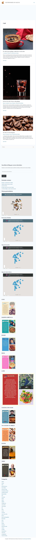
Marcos (3, 515)
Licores (11, 103)
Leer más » (4, 60)
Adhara (3, 481)
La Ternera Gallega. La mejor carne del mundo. (9, 188)
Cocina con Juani (4, 489)
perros (3, 521)
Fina (2, 495)
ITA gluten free (4, 503)
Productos (9, 53)
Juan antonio (4, 504)
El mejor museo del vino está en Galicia (8, 187)
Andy (2, 484)
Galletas (3, 501)
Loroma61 (3, 512)
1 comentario (5, 53)
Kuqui (2, 509)
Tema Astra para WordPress (26, 538)
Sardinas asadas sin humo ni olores (7, 184)
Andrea (3, 483)
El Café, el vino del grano (9, 132)
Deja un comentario (6, 103)
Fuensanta (3, 497)
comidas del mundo (5, 492)
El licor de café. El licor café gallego (11, 101)
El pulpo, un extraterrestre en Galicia (7, 182)
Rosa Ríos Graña (4, 526)
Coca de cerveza (4, 185)
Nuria (2, 520)
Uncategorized (4, 534)
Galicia (3, 498)
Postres (3, 523)
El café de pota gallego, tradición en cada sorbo (14, 51)
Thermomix (3, 532)
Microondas (3, 518)
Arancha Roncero (4, 486)
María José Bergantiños (5, 517)
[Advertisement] (18, 12)
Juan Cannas (4, 506)
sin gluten (3, 529)
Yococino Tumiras (4, 535)
